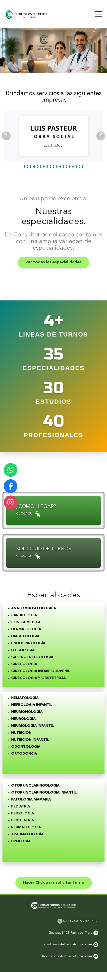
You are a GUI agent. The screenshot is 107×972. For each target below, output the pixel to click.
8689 (94, 921)
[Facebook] (10, 486)
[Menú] (98, 14)
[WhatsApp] (10, 470)
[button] (6, 135)
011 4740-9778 (74, 921)
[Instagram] (10, 502)
